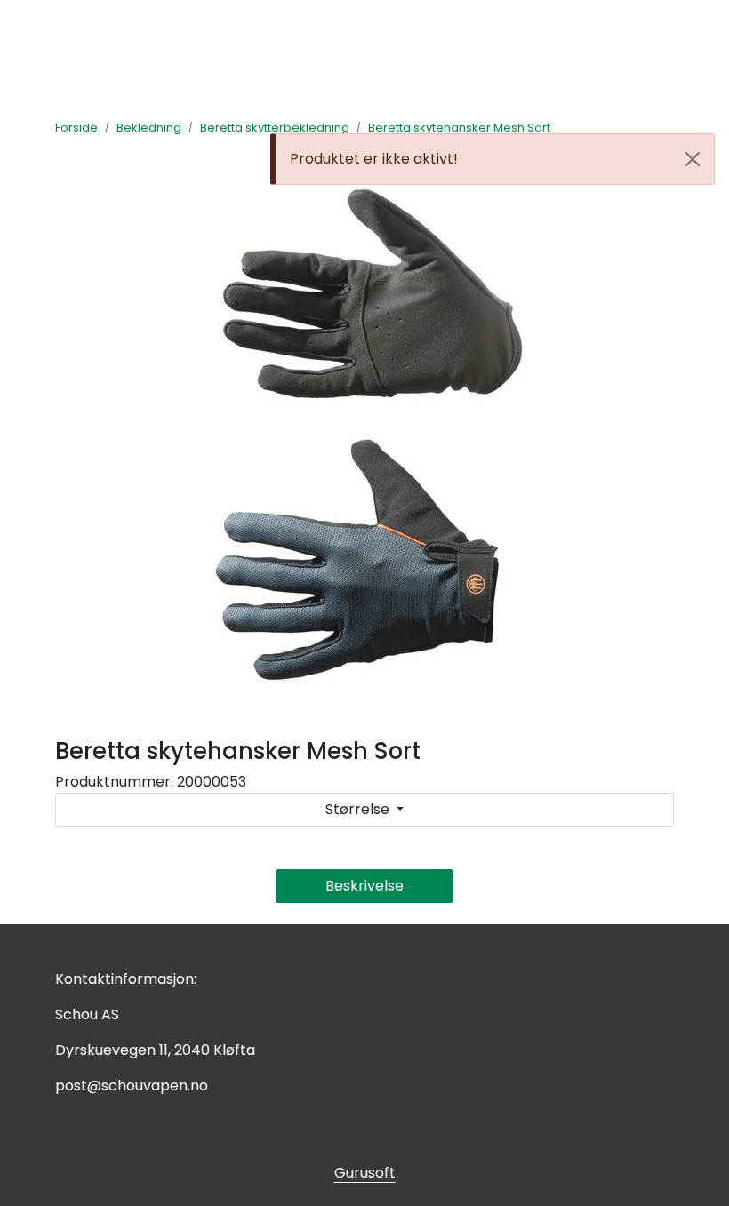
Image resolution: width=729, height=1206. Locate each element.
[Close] (692, 159)
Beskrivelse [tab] (364, 885)
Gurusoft (365, 1172)
